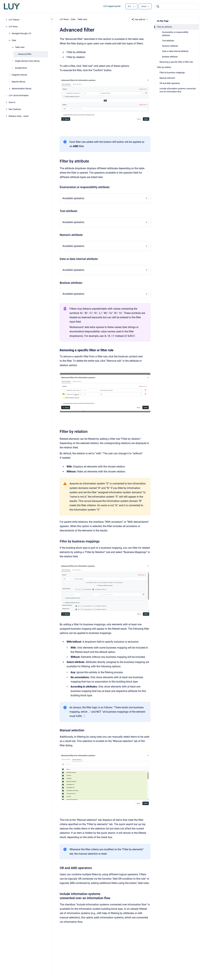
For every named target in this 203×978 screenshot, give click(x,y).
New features (15, 109)
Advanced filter (24, 54)
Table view (20, 47)
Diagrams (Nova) (19, 75)
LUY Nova (13, 26)
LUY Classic (14, 20)
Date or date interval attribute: (175, 51)
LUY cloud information (19, 95)
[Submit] (157, 6)
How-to (12, 102)
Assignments (21, 68)
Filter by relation (164, 67)
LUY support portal (111, 6)
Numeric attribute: (170, 46)
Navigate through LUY (21, 33)
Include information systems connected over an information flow (178, 90)
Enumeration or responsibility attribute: (175, 34)
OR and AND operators (170, 83)
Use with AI (140, 19)
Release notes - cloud (18, 116)
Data (14, 40)
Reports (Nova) (18, 82)
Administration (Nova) (21, 88)
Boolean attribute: (170, 56)
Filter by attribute (164, 27)
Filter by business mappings (172, 72)
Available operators (73, 198)
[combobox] (176, 6)
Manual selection (167, 78)
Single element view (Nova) (27, 61)
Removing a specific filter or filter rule (176, 62)
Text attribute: (168, 40)
